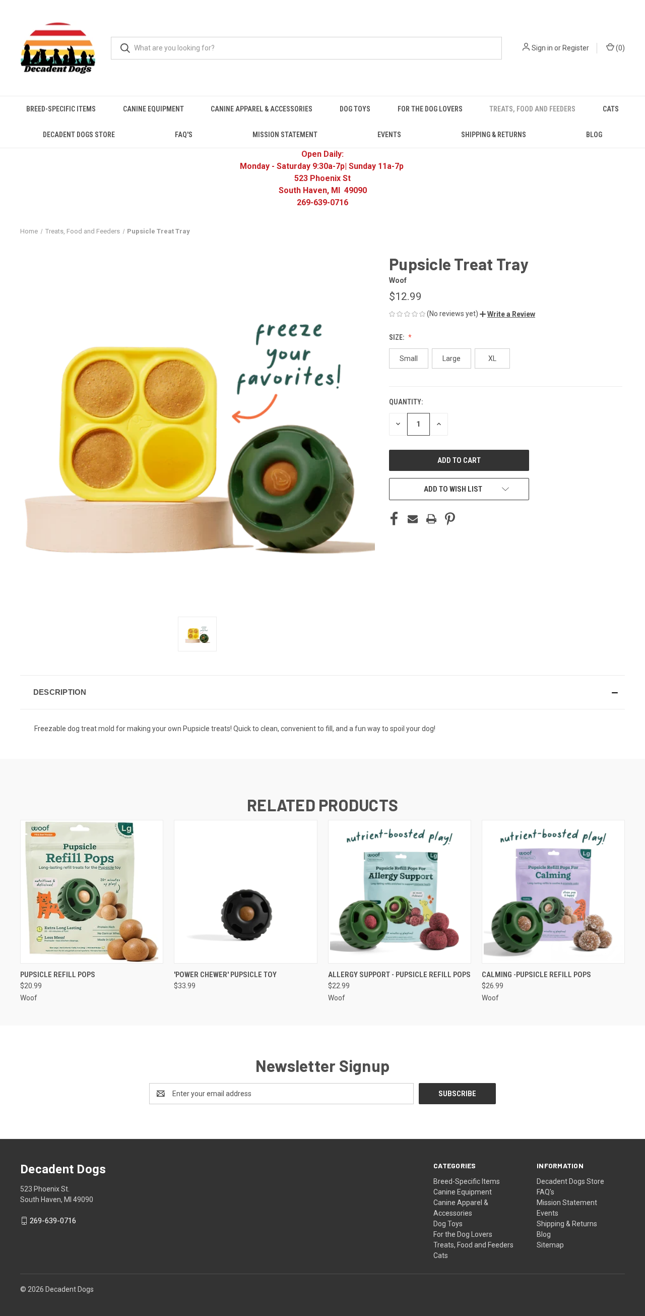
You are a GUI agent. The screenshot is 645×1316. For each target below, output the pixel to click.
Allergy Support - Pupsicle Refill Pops (399, 974)
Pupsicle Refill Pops (57, 974)
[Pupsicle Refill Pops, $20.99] (91, 892)
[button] (507, 314)
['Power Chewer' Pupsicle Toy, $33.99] (245, 892)
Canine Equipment (153, 109)
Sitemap (550, 1245)
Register (575, 48)
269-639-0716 (53, 1220)
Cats (611, 109)
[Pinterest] (450, 519)
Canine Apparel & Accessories (261, 109)
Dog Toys (355, 109)
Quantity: (406, 402)
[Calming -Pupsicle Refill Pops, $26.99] (553, 892)
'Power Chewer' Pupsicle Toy (225, 974)
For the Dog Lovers (430, 109)
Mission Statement (284, 135)
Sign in (542, 48)
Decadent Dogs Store (79, 135)
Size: (397, 337)
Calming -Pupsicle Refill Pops (536, 974)
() (619, 48)
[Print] (431, 519)
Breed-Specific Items (61, 109)
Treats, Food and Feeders (532, 109)
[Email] (413, 519)
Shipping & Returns (493, 135)
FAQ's (183, 135)
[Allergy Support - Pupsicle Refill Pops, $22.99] (399, 892)
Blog (594, 135)
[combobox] (306, 48)
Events (389, 135)
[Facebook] (394, 519)
